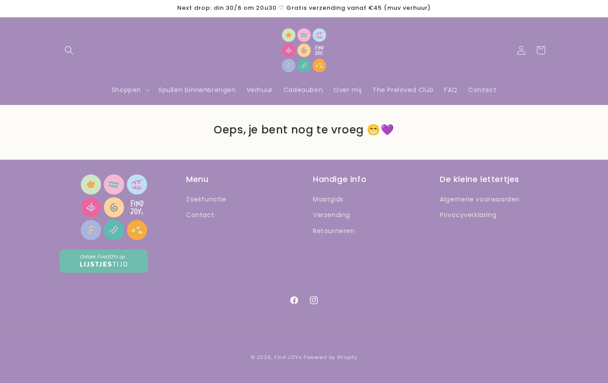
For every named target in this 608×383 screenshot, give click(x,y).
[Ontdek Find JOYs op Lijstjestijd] (103, 270)
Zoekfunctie (206, 199)
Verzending (331, 214)
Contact (200, 214)
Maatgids (328, 199)
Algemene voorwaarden (480, 199)
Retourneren (334, 230)
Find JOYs (288, 357)
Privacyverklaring (468, 214)
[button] (69, 50)
